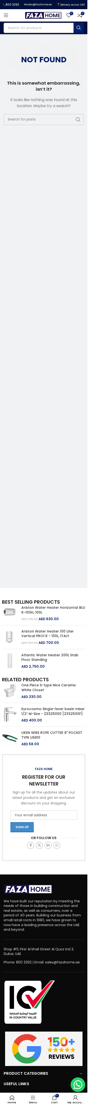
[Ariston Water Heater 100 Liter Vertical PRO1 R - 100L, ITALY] (10, 637)
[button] (78, 1084)
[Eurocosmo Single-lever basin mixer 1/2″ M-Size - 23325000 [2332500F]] (10, 715)
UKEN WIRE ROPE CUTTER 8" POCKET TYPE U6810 (51, 735)
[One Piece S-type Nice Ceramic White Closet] (10, 691)
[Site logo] (43, 15)
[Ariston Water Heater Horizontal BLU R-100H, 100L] (10, 613)
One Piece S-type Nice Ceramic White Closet (48, 687)
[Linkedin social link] (48, 845)
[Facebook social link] (30, 845)
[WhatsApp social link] (56, 845)
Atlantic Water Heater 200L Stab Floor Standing (49, 657)
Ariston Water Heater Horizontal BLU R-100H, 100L (53, 610)
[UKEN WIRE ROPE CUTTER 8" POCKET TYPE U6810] (10, 738)
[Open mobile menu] (6, 15)
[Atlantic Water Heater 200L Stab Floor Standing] (10, 661)
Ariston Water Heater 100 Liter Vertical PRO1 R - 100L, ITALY (47, 634)
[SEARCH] (79, 28)
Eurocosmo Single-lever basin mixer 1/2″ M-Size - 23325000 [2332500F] (53, 711)
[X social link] (39, 845)
